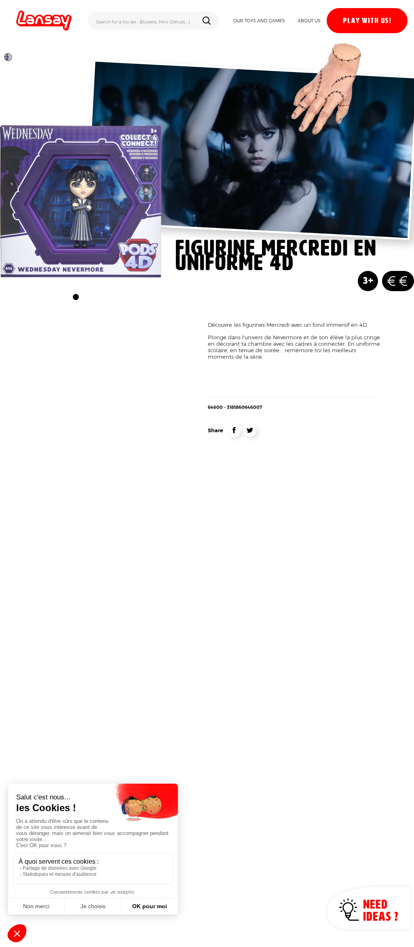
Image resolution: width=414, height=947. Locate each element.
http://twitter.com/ (250, 430)
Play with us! (367, 21)
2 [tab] (86, 297)
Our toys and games (259, 20)
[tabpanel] (81, 201)
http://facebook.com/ (234, 430)
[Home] (44, 20)
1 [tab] (76, 297)
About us (309, 20)
